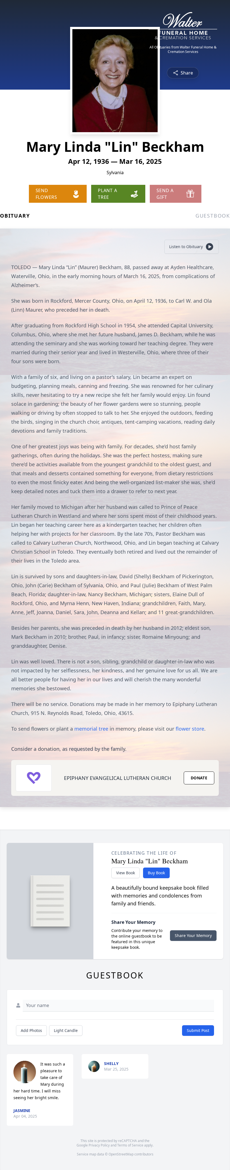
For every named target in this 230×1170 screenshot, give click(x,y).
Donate (199, 777)
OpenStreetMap (121, 1154)
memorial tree (91, 728)
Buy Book (156, 872)
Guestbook (213, 215)
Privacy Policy (99, 1145)
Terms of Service (130, 1145)
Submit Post (198, 1030)
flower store (190, 728)
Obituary (15, 215)
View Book (125, 872)
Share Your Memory (193, 935)
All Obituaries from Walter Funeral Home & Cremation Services (183, 49)
